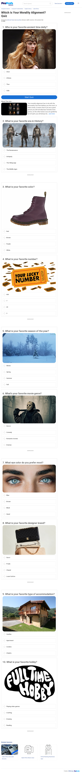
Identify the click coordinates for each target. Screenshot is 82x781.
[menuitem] (58, 3)
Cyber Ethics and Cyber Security (8, 757)
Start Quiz (29, 97)
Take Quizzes (58, 3)
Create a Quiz (69, 3)
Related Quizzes (6, 742)
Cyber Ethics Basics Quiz (27, 757)
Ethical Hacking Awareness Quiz (48, 757)
